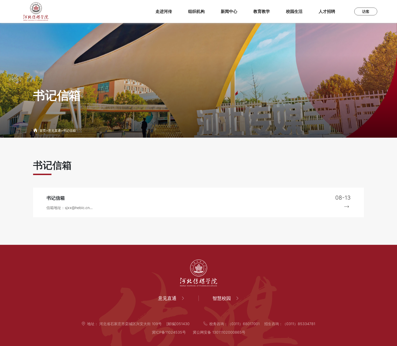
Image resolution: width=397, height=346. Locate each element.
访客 (365, 11)
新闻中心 (229, 11)
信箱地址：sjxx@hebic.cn (68, 207)
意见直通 (54, 130)
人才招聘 (327, 11)
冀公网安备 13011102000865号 (219, 332)
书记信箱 (69, 130)
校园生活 (294, 11)
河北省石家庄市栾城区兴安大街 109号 (130, 323)
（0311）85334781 (299, 323)
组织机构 (196, 11)
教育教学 (261, 11)
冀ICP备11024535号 (169, 332)
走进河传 (164, 11)
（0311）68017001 (244, 323)
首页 (43, 130)
